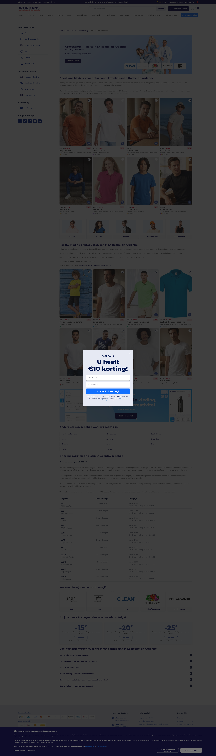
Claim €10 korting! (108, 391)
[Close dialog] (130, 353)
